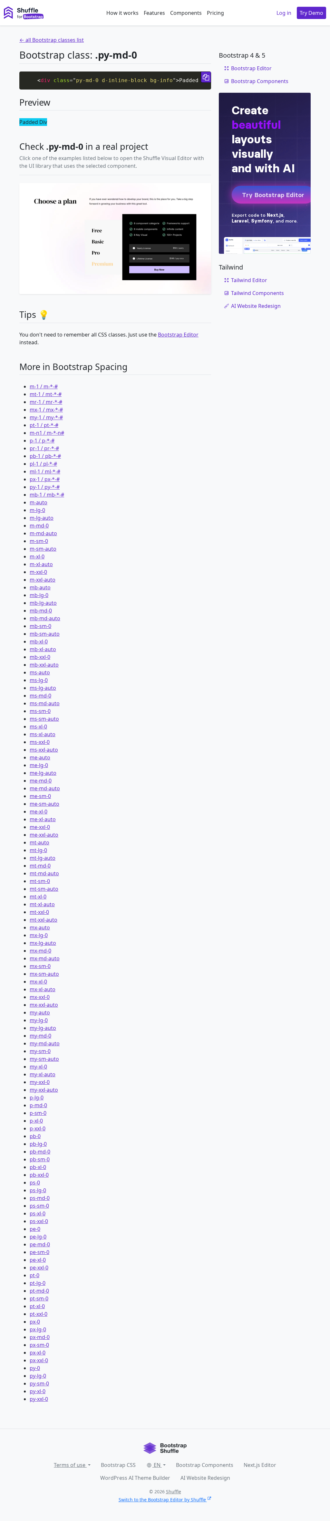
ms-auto (40, 672)
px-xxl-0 (39, 1360)
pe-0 (35, 1228)
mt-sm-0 (40, 881)
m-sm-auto (43, 548)
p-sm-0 (38, 1113)
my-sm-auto (44, 1058)
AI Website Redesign (256, 305)
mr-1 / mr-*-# (46, 401)
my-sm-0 (40, 1051)
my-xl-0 (38, 1066)
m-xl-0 (37, 556)
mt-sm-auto (44, 888)
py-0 (35, 1368)
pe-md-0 (40, 1244)
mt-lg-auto (42, 857)
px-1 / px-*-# (45, 479)
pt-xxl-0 (38, 1313)
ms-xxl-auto (44, 749)
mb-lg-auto (43, 602)
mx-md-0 (40, 950)
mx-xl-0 (38, 981)
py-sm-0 (39, 1383)
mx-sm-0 (40, 966)
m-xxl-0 (38, 571)
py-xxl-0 (39, 1398)
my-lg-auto (43, 1027)
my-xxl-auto (44, 1089)
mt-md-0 (40, 865)
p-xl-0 (36, 1120)
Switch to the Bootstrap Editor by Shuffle (162, 1500)
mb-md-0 (41, 610)
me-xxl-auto (44, 834)
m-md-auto (43, 533)
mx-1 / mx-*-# (46, 409)
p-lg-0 (37, 1097)
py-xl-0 (37, 1391)
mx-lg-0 (39, 935)
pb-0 (35, 1136)
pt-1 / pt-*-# (44, 425)
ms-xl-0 (38, 726)
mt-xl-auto (42, 904)
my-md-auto (45, 1043)
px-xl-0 (37, 1352)
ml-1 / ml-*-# (45, 471)
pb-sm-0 (40, 1159)
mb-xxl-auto (44, 664)
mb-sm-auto (45, 633)
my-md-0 (40, 1035)
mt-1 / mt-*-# (46, 394)
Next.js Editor (260, 1465)
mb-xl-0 (39, 641)
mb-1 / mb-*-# (47, 494)
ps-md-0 (40, 1198)
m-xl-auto (41, 564)
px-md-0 (40, 1337)
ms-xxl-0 (40, 742)
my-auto (40, 1012)
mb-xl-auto (43, 649)
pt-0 (34, 1275)
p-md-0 (38, 1105)
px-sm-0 (39, 1344)
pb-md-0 (40, 1151)
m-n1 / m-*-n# (47, 432)
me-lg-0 (39, 765)
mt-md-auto (44, 873)
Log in (284, 12)
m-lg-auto (41, 517)
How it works (122, 12)
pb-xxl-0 (39, 1174)
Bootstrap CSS (118, 1465)
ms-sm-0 (40, 711)
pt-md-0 (39, 1290)
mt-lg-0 (38, 850)
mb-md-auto (45, 618)
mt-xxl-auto (43, 919)
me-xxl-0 (40, 827)
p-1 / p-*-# (42, 440)
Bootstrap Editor (178, 334)
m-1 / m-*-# (44, 386)
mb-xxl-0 (40, 657)
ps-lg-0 (38, 1190)
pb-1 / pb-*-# (45, 456)
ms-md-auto (45, 703)
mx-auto (40, 927)
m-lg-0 (37, 510)
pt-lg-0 (37, 1283)
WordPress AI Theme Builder (135, 1477)
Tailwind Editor (249, 280)
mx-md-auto (45, 958)
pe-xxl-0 (39, 1267)
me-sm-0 (40, 796)
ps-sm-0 (39, 1205)
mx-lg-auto (43, 942)
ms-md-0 (40, 695)
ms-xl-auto (42, 734)
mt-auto (39, 842)
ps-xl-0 (37, 1213)
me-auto (40, 757)
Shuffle (173, 1491)
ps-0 (35, 1182)
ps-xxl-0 (39, 1221)
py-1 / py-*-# (45, 486)
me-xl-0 (38, 811)
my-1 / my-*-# (46, 417)
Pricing (215, 12)
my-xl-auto (42, 1074)
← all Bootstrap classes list (51, 39)
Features (154, 12)
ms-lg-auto (43, 687)
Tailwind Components (257, 293)
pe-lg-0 (38, 1236)
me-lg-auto (43, 772)
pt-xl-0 (37, 1306)
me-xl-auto (43, 819)
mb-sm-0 (40, 626)
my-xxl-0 (40, 1082)
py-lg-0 (38, 1375)
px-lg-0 (38, 1329)
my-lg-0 (39, 1020)
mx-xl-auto (42, 989)
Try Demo (311, 12)
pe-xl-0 (38, 1259)
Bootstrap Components (259, 81)
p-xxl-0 (37, 1128)
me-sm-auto (44, 803)
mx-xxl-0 (40, 997)
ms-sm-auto (44, 718)
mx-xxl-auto (44, 1004)
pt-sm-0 (39, 1298)
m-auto (38, 502)
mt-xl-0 (38, 896)
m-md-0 (39, 525)
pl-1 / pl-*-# (43, 463)
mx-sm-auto (44, 973)
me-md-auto (45, 788)
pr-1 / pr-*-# (44, 448)
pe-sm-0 (39, 1252)
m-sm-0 (39, 541)
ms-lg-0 (39, 680)
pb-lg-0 (38, 1143)
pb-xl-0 (38, 1167)
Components (186, 12)
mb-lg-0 (39, 595)
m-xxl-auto (42, 579)
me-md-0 (41, 780)
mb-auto (40, 587)
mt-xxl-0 (39, 912)
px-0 (35, 1321)
